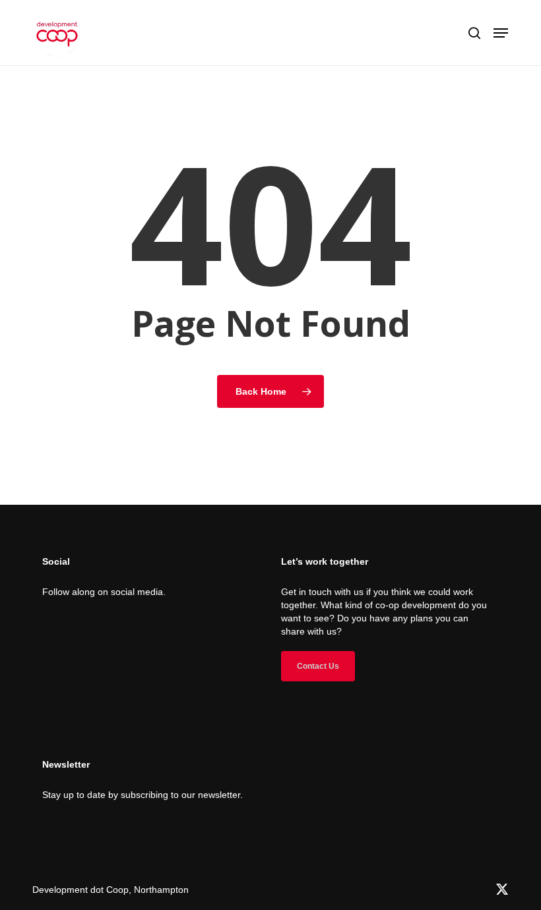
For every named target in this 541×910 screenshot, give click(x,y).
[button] (500, 33)
